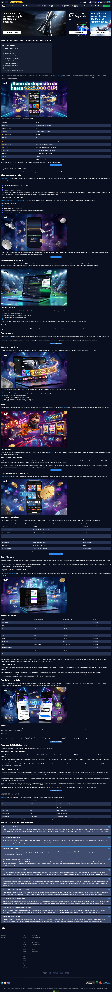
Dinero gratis (17, 2)
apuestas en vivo (7, 336)
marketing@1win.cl (4, 940)
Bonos (93, 2)
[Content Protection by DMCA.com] (56, 990)
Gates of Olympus (76, 6)
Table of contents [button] (10, 45)
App (24, 5)
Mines (59, 5)
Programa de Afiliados (36, 944)
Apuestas (19, 5)
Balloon (85, 5)
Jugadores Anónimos (36, 946)
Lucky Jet (45, 6)
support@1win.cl (4, 935)
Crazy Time (52, 6)
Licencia (33, 939)
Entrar (9, 5)
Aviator (38, 5)
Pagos (32, 5)
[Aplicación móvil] (6, 2)
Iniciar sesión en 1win (6, 178)
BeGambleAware (35, 951)
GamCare (34, 949)
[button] (56, 827)
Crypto (24, 946)
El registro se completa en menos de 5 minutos (12, 200)
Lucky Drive (102, 2)
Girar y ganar (100, 33)
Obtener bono (78, 33)
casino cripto (25, 467)
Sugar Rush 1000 (66, 6)
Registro (14, 5)
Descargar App (12, 33)
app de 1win (5, 683)
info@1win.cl (3, 937)
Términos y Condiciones (36, 937)
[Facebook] (8, 983)
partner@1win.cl (4, 939)
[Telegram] (2, 983)
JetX (95, 5)
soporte (4, 797)
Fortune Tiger (25, 944)
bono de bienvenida (6, 476)
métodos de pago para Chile (9, 573)
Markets (3, 340)
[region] (56, 141)
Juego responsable (35, 942)
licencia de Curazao (58, 75)
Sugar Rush (63, 407)
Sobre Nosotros (35, 935)
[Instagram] (5, 983)
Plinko (92, 5)
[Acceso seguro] (2, 2)
